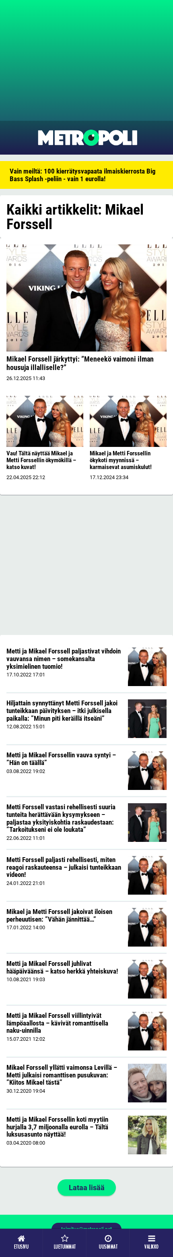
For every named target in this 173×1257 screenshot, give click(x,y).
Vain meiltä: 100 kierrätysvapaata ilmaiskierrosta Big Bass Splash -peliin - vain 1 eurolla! (83, 175)
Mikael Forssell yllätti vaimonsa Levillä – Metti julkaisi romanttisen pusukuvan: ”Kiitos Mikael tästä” (61, 1074)
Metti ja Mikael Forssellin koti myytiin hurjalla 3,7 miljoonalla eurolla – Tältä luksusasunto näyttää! (57, 1126)
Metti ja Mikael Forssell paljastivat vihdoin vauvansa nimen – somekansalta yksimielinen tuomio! (63, 658)
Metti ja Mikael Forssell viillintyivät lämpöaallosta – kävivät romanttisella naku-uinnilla (57, 1022)
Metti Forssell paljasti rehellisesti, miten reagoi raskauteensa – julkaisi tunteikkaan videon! (63, 867)
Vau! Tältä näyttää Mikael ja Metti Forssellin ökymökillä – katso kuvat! (41, 460)
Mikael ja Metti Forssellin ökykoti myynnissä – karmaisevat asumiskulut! (121, 460)
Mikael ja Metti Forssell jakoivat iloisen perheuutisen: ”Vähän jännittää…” (59, 915)
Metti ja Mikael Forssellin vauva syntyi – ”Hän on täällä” (61, 759)
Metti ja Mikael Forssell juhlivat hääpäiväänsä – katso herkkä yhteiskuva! (62, 967)
